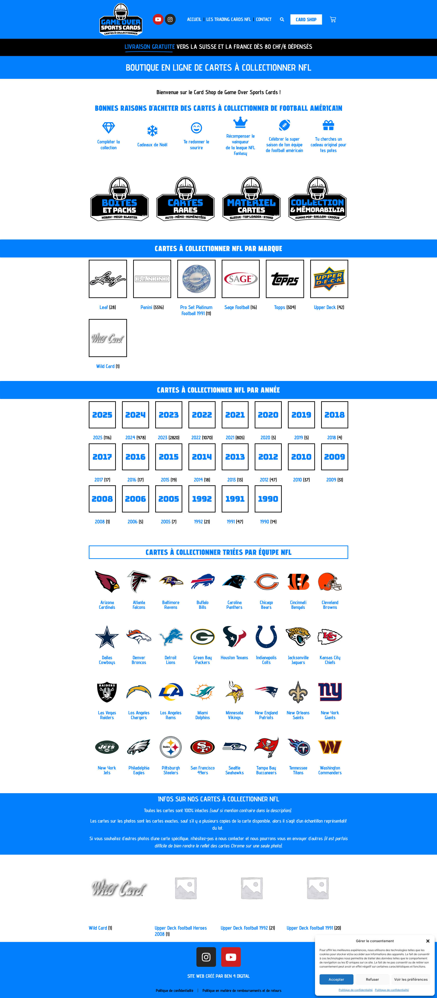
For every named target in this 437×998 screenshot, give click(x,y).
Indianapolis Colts (266, 660)
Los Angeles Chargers (139, 715)
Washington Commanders (330, 770)
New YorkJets (107, 770)
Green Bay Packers (202, 660)
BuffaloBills (202, 604)
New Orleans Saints (298, 715)
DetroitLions (171, 660)
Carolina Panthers (234, 604)
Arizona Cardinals (107, 604)
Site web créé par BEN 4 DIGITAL (218, 976)
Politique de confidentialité (356, 990)
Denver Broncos (139, 660)
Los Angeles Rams (170, 715)
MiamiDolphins (203, 715)
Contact (264, 19)
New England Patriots (266, 715)
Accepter (336, 979)
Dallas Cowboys (107, 660)
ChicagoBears (266, 604)
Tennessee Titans (298, 770)
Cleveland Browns (330, 604)
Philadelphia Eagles (139, 770)
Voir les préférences (411, 979)
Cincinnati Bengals (298, 604)
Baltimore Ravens (170, 604)
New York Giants (330, 715)
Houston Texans (234, 657)
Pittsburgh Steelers (171, 770)
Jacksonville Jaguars (298, 660)
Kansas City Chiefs (330, 660)
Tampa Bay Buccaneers (266, 770)
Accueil (194, 19)
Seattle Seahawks (234, 770)
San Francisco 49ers (203, 770)
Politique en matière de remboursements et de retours (242, 990)
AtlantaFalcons (139, 604)
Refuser (372, 979)
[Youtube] (158, 19)
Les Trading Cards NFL (228, 19)
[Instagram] (170, 19)
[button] (428, 941)
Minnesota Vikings (234, 715)
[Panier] (332, 19)
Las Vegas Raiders (107, 715)
